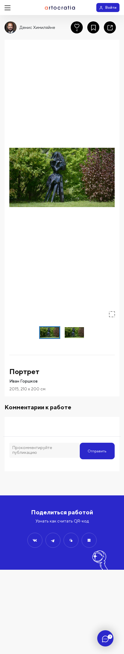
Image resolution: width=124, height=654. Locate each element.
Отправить (97, 451)
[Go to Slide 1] (49, 332)
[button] (62, 177)
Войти (110, 7)
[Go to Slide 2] (74, 332)
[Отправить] (34, 540)
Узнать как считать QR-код (62, 521)
